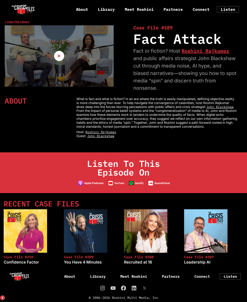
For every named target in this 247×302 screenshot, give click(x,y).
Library (106, 9)
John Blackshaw (219, 107)
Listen (228, 9)
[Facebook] (123, 288)
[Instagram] (102, 288)
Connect (201, 9)
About (82, 9)
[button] (2, 297)
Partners (173, 9)
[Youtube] (113, 288)
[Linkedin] (134, 288)
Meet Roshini (139, 9)
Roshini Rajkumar (205, 51)
